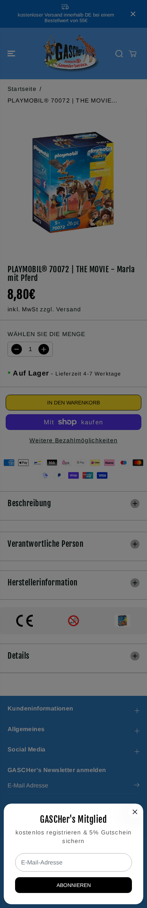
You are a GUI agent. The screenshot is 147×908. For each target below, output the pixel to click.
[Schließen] (135, 812)
